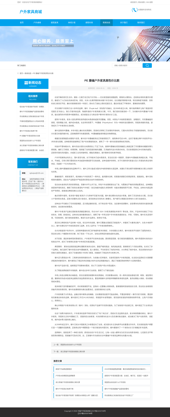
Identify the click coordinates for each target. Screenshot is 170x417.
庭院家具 (54, 23)
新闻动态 (106, 23)
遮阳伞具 (89, 23)
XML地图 (149, 2)
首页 (22, 23)
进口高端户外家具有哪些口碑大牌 (32, 145)
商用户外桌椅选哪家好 (64, 369)
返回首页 (133, 2)
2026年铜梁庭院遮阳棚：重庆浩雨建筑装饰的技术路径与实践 (127, 369)
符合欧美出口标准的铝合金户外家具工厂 (33, 126)
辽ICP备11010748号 (85, 413)
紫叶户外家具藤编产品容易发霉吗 (32, 111)
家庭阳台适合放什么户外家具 (30, 141)
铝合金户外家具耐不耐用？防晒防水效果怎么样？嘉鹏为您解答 (33, 107)
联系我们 (141, 23)
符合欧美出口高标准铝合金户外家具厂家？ (33, 116)
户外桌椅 (37, 23)
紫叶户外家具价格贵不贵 (28, 131)
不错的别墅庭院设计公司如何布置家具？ (33, 121)
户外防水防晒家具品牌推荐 (65, 376)
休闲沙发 (72, 23)
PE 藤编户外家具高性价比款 (30, 136)
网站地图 (141, 2)
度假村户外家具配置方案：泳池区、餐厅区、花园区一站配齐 (33, 150)
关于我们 (124, 23)
